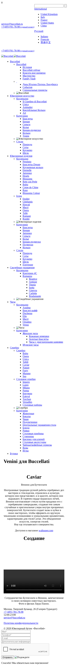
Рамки (26, 430)
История (27, 67)
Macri (25, 207)
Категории (22, 115)
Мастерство (29, 75)
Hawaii (26, 204)
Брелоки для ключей (34, 439)
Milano (26, 387)
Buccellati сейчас (31, 70)
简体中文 (46, 42)
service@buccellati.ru (12, 24)
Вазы (25, 447)
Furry (25, 370)
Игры (26, 450)
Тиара (26, 136)
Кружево (27, 150)
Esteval (26, 396)
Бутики (14, 453)
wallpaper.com (46, 530)
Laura (25, 385)
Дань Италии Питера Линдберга (40, 84)
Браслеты (28, 118)
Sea (24, 376)
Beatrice (33, 279)
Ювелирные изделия (21, 156)
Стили (19, 141)
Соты (25, 147)
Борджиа (27, 393)
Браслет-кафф (30, 310)
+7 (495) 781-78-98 (13, 612)
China (44, 25)
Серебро (14, 347)
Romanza (27, 276)
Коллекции (22, 98)
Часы (12, 302)
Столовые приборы (33, 433)
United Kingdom (49, 14)
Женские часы (30, 333)
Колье (26, 127)
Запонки (27, 173)
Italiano (44, 36)
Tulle (25, 213)
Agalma (27, 307)
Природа (27, 144)
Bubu (25, 184)
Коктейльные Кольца (34, 110)
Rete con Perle (30, 181)
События (27, 87)
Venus (26, 324)
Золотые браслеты (39, 339)
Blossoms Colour (31, 193)
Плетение (28, 264)
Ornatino (27, 322)
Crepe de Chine (30, 187)
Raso (25, 190)
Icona (19, 196)
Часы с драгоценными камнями (46, 342)
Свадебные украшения (22, 267)
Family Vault (29, 78)
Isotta (31, 287)
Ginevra (33, 290)
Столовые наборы (32, 405)
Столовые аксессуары (34, 442)
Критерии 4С (30, 273)
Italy (43, 17)
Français (45, 39)
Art (24, 113)
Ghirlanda (28, 201)
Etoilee (26, 198)
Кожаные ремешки (39, 336)
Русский (38, 31)
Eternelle (27, 170)
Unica (26, 104)
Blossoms (27, 178)
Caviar (26, 364)
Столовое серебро (26, 379)
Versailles (27, 402)
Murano (27, 373)
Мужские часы (31, 344)
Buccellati (15, 61)
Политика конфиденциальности (21, 623)
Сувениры (28, 436)
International (40, 8)
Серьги (26, 124)
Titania (32, 284)
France (44, 20)
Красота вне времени (34, 73)
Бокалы (27, 416)
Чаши (26, 419)
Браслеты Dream (31, 164)
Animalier (28, 107)
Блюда (26, 427)
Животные (28, 413)
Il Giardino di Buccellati (35, 101)
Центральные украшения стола (39, 425)
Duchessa (27, 313)
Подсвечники (30, 422)
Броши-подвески (32, 130)
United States (47, 22)
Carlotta (33, 293)
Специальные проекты (35, 90)
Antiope (33, 281)
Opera (26, 210)
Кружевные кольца (33, 167)
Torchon (27, 399)
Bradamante (35, 296)
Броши (26, 121)
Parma (26, 390)
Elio (25, 316)
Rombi (26, 219)
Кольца (26, 133)
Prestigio (27, 161)
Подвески (28, 244)
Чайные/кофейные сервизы (37, 445)
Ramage (27, 216)
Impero (26, 382)
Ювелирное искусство (22, 95)
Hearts (26, 176)
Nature (26, 367)
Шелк (26, 153)
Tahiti (25, 362)
